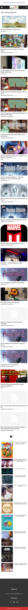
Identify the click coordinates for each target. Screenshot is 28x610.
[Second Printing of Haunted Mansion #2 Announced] (14, 126)
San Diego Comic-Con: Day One (10, 302)
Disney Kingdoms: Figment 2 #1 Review (13, 282)
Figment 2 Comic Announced (9, 365)
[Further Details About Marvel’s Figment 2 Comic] (14, 335)
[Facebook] (10, 602)
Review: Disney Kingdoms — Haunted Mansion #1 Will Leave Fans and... (12, 178)
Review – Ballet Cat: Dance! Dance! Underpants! (20, 515)
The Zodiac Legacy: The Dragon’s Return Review (20, 476)
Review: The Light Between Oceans (20, 485)
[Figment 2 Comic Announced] (14, 356)
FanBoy (2, 159)
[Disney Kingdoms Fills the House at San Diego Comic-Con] (14, 62)
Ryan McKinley (3, 31)
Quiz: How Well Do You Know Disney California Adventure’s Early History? (20, 460)
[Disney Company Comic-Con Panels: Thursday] (14, 313)
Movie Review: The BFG (20, 468)
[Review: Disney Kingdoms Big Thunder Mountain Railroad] (14, 376)
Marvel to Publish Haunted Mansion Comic (14, 220)
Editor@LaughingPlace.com (16, 593)
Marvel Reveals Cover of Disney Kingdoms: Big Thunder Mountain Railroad (13, 427)
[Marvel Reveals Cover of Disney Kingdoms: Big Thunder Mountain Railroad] (14, 418)
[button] (26, 7)
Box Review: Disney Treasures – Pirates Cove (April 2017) (20, 564)
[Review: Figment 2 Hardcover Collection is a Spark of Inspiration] (14, 147)
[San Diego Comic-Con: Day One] (14, 294)
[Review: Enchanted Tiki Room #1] (14, 21)
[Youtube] (17, 602)
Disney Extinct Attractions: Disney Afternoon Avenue (20, 532)
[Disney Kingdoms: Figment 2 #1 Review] (14, 274)
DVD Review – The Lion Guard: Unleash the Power (20, 443)
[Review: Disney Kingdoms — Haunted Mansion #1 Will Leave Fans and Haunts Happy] (14, 168)
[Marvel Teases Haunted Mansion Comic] (14, 233)
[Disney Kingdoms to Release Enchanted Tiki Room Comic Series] (14, 105)
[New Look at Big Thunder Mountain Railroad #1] (14, 397)
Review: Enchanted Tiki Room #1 (11, 29)
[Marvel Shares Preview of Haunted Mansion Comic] (14, 190)
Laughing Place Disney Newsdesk (7, 52)
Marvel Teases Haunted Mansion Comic (13, 243)
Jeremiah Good (3, 73)
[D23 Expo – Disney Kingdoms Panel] (14, 254)
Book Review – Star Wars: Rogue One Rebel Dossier (20, 547)
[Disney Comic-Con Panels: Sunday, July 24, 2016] (14, 83)
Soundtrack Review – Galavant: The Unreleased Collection (20, 503)
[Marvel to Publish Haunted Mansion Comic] (14, 211)
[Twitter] (14, 602)
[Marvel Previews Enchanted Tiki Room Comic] (14, 41)
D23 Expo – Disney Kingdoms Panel (11, 263)
